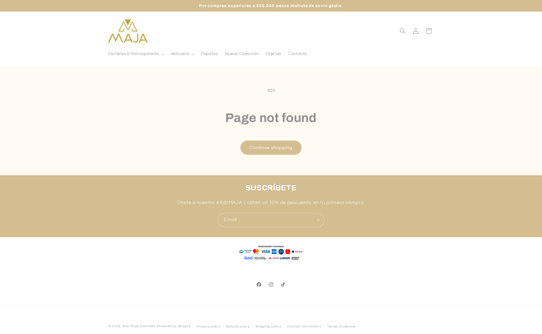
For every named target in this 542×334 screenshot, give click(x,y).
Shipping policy (268, 326)
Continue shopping (271, 147)
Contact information (304, 326)
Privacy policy (208, 326)
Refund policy (238, 326)
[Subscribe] (317, 220)
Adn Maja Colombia (139, 326)
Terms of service (341, 326)
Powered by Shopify (174, 326)
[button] (135, 54)
